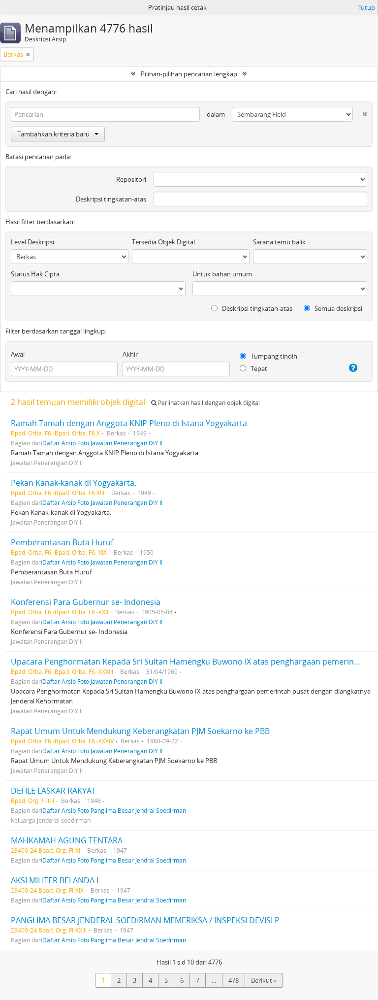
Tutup (366, 7)
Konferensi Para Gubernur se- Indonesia (85, 602)
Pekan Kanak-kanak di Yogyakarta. (73, 482)
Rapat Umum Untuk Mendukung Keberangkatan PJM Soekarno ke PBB (140, 731)
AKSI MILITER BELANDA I (54, 880)
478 (233, 980)
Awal (18, 354)
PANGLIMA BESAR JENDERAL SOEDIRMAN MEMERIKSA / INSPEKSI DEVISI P (145, 920)
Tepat (258, 368)
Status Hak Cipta (35, 273)
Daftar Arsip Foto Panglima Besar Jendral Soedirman (114, 810)
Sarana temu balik (279, 241)
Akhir (130, 354)
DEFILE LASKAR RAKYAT (53, 790)
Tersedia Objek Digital (163, 241)
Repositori (131, 179)
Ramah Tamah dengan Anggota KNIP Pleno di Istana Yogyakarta (129, 423)
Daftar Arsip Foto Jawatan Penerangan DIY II (102, 443)
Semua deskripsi (337, 308)
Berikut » (264, 980)
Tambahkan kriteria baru (53, 134)
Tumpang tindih (273, 356)
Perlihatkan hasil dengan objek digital (208, 403)
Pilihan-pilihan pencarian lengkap (189, 73)
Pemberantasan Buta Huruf (62, 542)
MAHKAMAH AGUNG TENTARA (67, 840)
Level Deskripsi (32, 241)
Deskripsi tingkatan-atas (111, 199)
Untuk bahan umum (222, 273)
